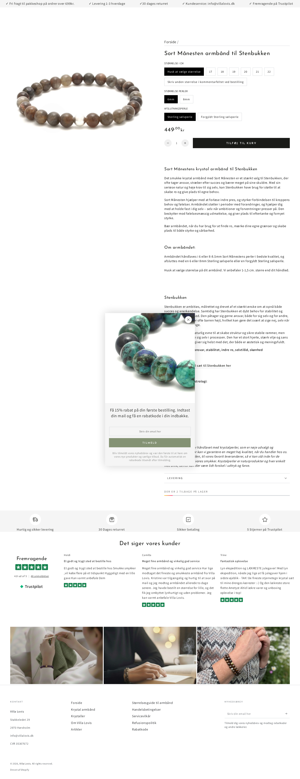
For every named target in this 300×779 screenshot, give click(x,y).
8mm (188, 100)
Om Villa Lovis (81, 723)
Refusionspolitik (144, 723)
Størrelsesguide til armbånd (152, 703)
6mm (172, 100)
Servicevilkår (141, 716)
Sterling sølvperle (181, 118)
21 (259, 73)
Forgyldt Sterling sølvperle (221, 118)
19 (235, 73)
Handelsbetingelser (146, 709)
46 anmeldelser (40, 576)
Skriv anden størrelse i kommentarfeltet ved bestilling (205, 83)
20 (247, 73)
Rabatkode (140, 729)
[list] (150, 523)
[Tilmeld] (287, 713)
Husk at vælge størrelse (185, 73)
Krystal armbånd (83, 709)
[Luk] (188, 319)
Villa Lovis (25, 763)
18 (224, 73)
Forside (170, 41)
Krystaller (78, 716)
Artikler (76, 729)
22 (270, 73)
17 (212, 73)
